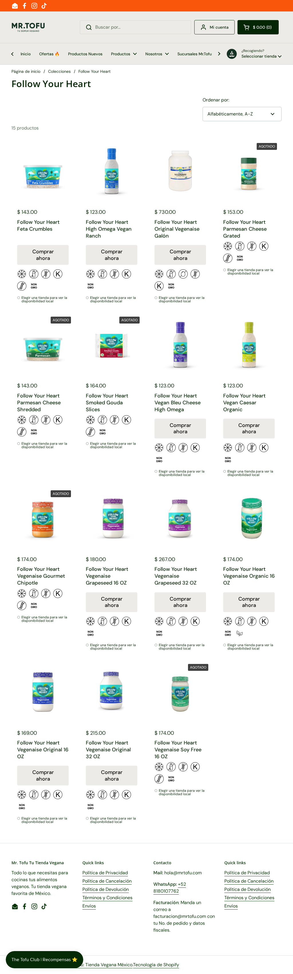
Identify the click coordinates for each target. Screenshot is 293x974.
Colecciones (59, 71)
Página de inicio (25, 71)
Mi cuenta (219, 27)
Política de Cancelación (107, 881)
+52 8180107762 (169, 887)
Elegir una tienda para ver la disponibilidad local (44, 299)
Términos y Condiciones (107, 898)
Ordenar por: (216, 100)
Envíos (89, 906)
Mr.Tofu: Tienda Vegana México (100, 965)
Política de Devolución (105, 889)
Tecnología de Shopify (156, 965)
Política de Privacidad (105, 873)
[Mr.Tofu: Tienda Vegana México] (28, 27)
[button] (258, 27)
